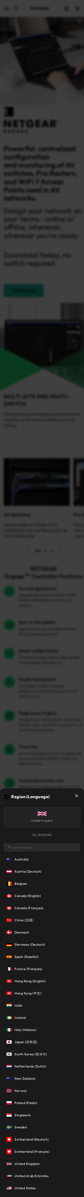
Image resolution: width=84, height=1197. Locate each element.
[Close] (76, 796)
